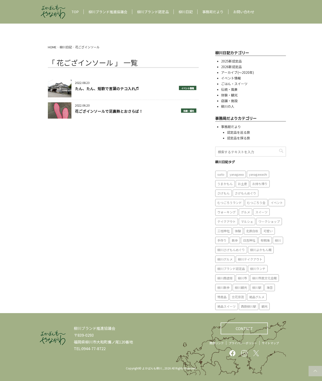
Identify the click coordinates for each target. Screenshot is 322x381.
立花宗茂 (238, 297)
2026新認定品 (231, 66)
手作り (222, 240)
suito (220, 174)
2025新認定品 (231, 61)
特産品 (222, 297)
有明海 (265, 240)
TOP (75, 11)
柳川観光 (241, 287)
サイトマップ (270, 343)
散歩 (235, 240)
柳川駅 (256, 287)
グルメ (245, 212)
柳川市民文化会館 (264, 278)
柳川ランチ (257, 268)
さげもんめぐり (245, 193)
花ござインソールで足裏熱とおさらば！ (109, 111)
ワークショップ (269, 221)
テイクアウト (226, 221)
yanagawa (237, 174)
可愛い (268, 231)
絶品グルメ (256, 297)
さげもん (223, 193)
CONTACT (244, 328)
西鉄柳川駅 (248, 306)
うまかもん (225, 184)
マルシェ (247, 221)
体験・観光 (188, 110)
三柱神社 (223, 231)
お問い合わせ (243, 11)
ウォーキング (226, 212)
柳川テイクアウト (250, 259)
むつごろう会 (256, 202)
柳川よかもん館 (261, 250)
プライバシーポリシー (243, 343)
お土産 (242, 184)
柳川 (278, 240)
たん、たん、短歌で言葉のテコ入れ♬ (107, 88)
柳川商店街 (225, 278)
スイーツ (261, 212)
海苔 (270, 287)
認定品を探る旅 (238, 138)
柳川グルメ (225, 259)
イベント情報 (187, 88)
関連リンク (217, 343)
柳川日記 (185, 11)
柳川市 (242, 278)
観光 (264, 306)
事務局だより (212, 11)
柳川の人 (227, 106)
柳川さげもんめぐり (231, 250)
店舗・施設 (229, 100)
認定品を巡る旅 (238, 132)
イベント (277, 202)
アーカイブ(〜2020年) (237, 72)
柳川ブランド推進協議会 (107, 11)
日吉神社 (249, 240)
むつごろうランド (229, 202)
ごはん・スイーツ (234, 83)
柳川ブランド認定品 (153, 11)
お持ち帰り (260, 184)
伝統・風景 (229, 89)
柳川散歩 (223, 287)
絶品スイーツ (226, 306)
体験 (238, 231)
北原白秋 (252, 231)
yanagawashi (258, 174)
